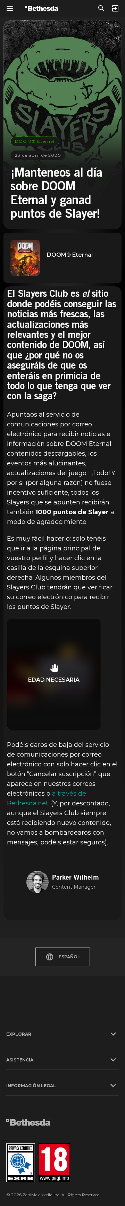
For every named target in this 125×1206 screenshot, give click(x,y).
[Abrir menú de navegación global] (10, 8)
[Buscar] (101, 8)
